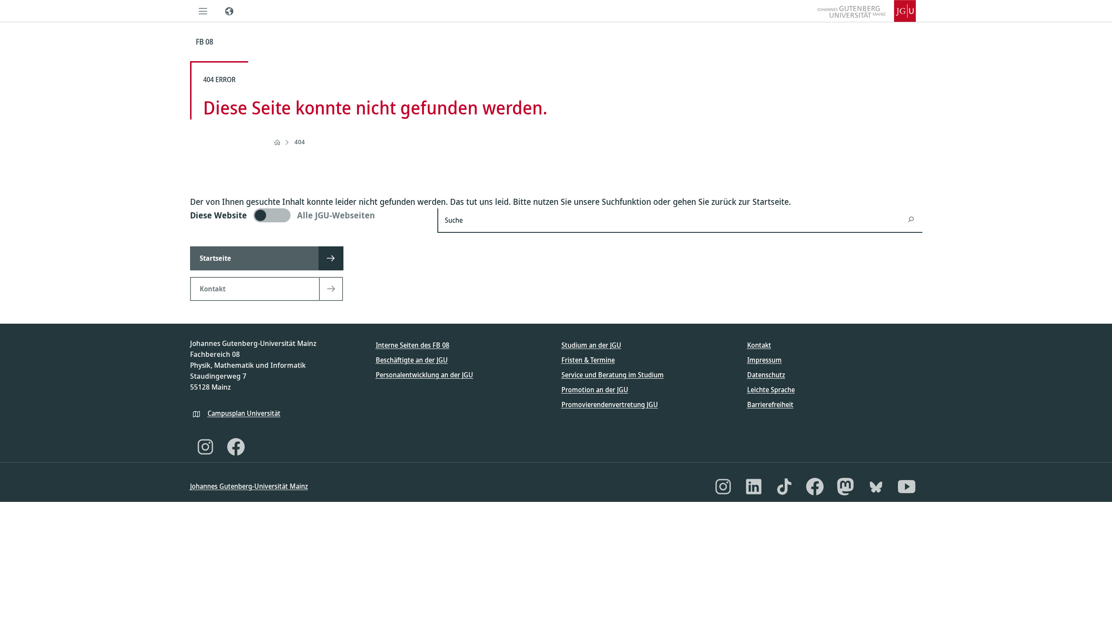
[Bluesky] (876, 486)
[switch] (308, 215)
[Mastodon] (845, 486)
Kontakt (759, 345)
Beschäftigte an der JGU (412, 360)
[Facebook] (236, 447)
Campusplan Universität (244, 413)
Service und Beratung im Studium (612, 375)
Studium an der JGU (591, 345)
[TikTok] (784, 486)
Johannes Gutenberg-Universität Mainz (249, 486)
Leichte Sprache (771, 389)
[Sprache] (229, 11)
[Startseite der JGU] (866, 11)
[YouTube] (906, 486)
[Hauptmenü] (203, 11)
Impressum (764, 360)
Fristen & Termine (588, 360)
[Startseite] (277, 142)
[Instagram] (205, 447)
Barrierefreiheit (770, 404)
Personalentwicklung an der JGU (424, 375)
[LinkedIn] (753, 486)
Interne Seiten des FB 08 (412, 345)
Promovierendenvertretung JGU (609, 404)
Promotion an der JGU (594, 389)
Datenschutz (766, 375)
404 (299, 142)
